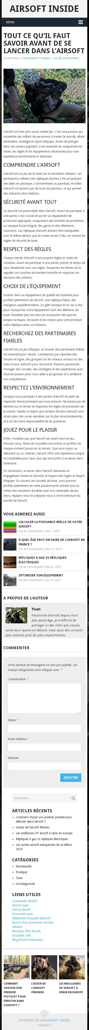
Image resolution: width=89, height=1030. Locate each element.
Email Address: (18, 739)
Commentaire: (18, 679)
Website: (13, 758)
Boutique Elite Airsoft (26, 931)
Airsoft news (20, 905)
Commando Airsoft (24, 901)
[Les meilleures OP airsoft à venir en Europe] (72, 967)
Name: (13, 720)
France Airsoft (21, 909)
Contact (44, 1025)
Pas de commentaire (66, 58)
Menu (10, 22)
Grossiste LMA (21, 935)
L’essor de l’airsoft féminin (32, 827)
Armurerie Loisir (22, 914)
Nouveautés (30, 58)
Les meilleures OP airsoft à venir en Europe (44, 833)
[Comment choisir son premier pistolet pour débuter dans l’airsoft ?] (17, 967)
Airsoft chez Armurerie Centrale (33, 922)
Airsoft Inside (44, 8)
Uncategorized (25, 883)
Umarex (17, 927)
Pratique (44, 58)
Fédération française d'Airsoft (31, 918)
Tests (19, 878)
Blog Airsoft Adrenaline (27, 939)
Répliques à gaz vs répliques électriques (42, 839)
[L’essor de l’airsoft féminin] (44, 967)
